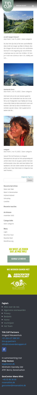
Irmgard (6, 149)
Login (5, 232)
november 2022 (9, 215)
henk (8, 39)
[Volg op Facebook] (4, 349)
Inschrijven (9, 323)
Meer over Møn (9, 189)
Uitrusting (7, 198)
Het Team (8, 326)
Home (6, 319)
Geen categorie (27, 39)
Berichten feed (9, 235)
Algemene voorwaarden (15, 310)
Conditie (6, 201)
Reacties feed (8, 238)
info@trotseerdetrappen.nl (14, 344)
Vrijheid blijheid (9, 195)
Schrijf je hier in (18, 259)
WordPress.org (8, 241)
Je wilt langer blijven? (11, 37)
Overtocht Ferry (9, 89)
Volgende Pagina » (27, 177)
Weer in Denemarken (11, 192)
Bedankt (7, 316)
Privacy (7, 313)
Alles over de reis (11, 307)
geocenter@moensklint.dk (14, 385)
